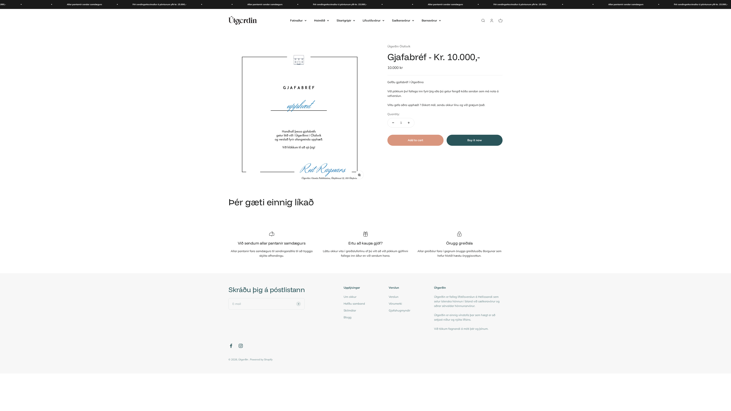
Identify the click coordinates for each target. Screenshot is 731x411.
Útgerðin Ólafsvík (398, 46)
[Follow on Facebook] (231, 345)
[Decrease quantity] (393, 122)
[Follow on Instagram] (240, 345)
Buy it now (474, 140)
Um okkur (350, 297)
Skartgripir (344, 20)
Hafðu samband (354, 303)
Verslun (393, 297)
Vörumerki (395, 303)
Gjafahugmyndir (399, 310)
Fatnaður (296, 20)
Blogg (347, 317)
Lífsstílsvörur (372, 20)
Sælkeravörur (401, 20)
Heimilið (319, 20)
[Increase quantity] (408, 122)
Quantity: (393, 114)
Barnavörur (429, 20)
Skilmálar (350, 310)
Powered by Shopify (261, 359)
